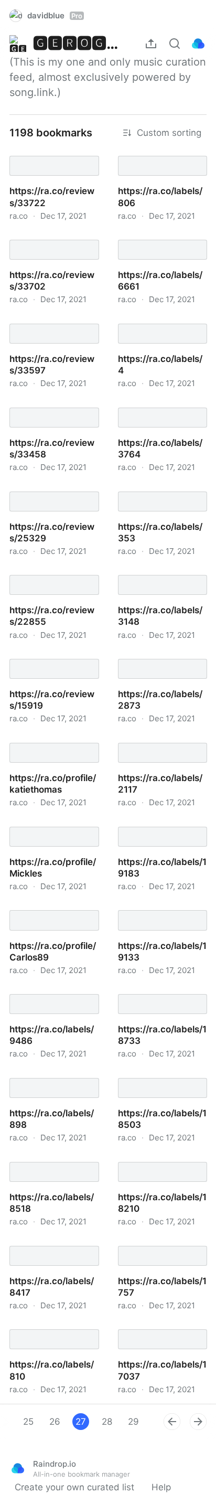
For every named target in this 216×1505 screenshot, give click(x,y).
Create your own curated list (74, 1487)
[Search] (174, 43)
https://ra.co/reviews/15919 (54, 655)
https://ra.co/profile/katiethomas (54, 739)
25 (28, 1421)
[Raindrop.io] (198, 43)
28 (107, 1421)
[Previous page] (172, 1421)
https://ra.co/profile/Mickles (54, 823)
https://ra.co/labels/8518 (51, 1158)
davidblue (54, 15)
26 (54, 1421)
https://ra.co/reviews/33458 (54, 404)
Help (161, 1487)
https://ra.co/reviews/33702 (54, 236)
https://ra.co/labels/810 (49, 1325)
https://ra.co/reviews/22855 (54, 571)
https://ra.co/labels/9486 (52, 990)
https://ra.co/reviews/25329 (54, 488)
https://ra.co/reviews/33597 (54, 320)
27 (80, 1421)
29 (133, 1421)
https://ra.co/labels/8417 (51, 1242)
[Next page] (198, 1421)
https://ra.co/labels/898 (49, 1074)
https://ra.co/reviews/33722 (54, 152)
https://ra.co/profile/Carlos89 (54, 906)
